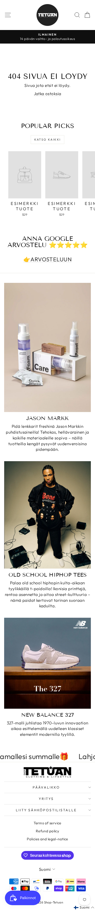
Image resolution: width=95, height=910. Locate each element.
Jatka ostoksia (47, 93)
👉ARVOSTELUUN (47, 259)
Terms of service (47, 823)
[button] (84, 907)
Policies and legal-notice (47, 839)
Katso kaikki (47, 139)
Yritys (46, 799)
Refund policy (47, 831)
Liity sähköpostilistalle (46, 810)
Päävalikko (46, 787)
